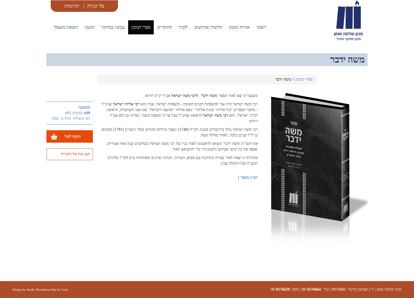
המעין (90, 27)
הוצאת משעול (66, 27)
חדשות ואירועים (208, 27)
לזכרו (183, 27)
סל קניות (95, 6)
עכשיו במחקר (113, 27)
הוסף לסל (73, 136)
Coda (64, 289)
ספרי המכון (141, 27)
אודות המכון (239, 27)
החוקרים (164, 27)
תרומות (71, 6)
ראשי (261, 27)
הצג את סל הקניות (75, 154)
